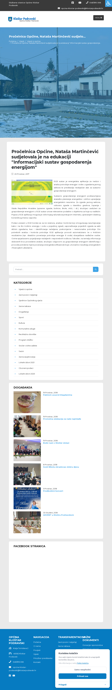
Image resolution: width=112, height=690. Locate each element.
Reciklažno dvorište (27, 334)
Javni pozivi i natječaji (28, 295)
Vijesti (21, 41)
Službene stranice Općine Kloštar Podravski (24, 4)
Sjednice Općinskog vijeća (30, 300)
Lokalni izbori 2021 (26, 362)
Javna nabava (25, 306)
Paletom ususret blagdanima (57, 395)
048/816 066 (95, 3)
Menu (98, 18)
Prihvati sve (82, 676)
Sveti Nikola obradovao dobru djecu (61, 467)
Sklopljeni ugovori (91, 649)
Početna (12, 41)
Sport (21, 317)
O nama (37, 646)
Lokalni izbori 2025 (27, 374)
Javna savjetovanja (27, 357)
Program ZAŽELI (26, 340)
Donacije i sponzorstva (93, 645)
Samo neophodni (82, 669)
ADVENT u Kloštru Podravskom (58, 515)
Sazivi (21, 351)
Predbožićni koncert (53, 491)
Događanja (24, 312)
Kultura (22, 323)
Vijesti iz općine (34, 41)
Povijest (36, 650)
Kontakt (37, 662)
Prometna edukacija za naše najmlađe (62, 419)
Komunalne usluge (27, 329)
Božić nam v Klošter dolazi (56, 443)
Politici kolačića (83, 663)
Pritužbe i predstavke (42, 658)
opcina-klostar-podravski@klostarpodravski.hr (82, 8)
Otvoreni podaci (26, 368)
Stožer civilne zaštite (28, 346)
